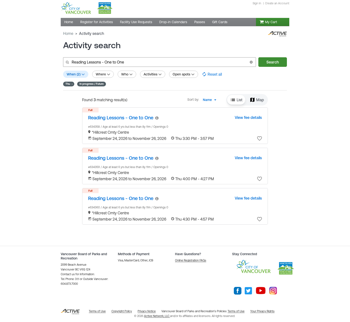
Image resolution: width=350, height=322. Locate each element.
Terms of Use (236, 311)
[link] (120, 117)
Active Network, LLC (157, 316)
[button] (251, 62)
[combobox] (210, 99)
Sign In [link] (257, 3)
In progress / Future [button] (92, 83)
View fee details (248, 117)
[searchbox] (159, 62)
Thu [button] (67, 83)
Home (68, 33)
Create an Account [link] (277, 3)
